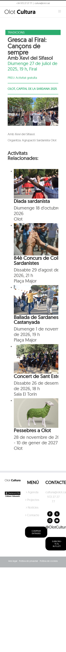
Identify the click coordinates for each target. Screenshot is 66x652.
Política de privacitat (28, 561)
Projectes (33, 500)
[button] (59, 4)
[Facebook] (49, 513)
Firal (33, 69)
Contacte (33, 515)
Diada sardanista (32, 201)
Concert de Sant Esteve (40, 376)
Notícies (33, 507)
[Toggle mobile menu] (59, 11)
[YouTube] (57, 520)
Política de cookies (49, 561)
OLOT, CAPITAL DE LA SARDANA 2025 (32, 89)
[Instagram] (49, 520)
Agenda (33, 492)
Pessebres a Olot (32, 430)
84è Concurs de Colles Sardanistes (39, 260)
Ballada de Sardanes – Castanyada (38, 319)
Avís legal (12, 561)
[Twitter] (57, 513)
